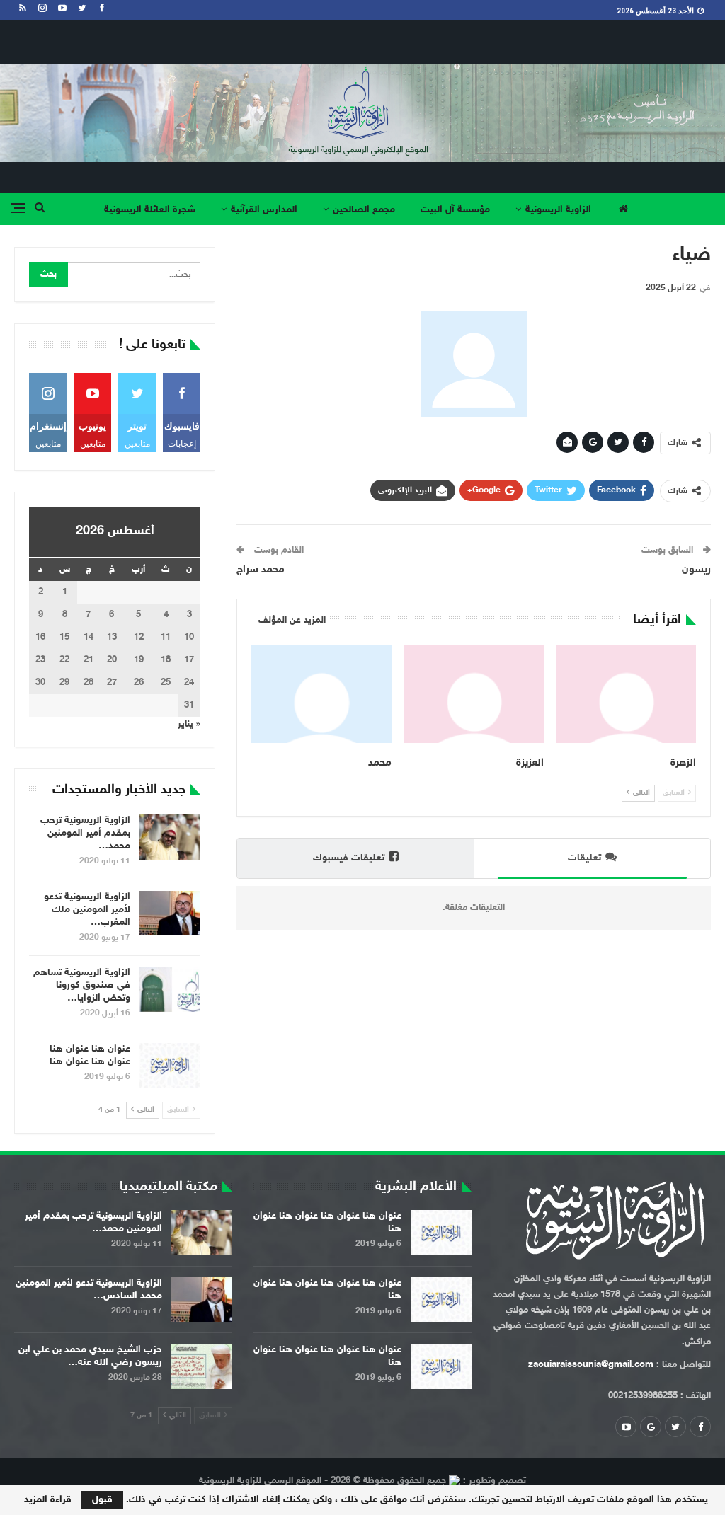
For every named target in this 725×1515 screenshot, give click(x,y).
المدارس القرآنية (264, 210)
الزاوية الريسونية (558, 210)
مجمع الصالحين (364, 210)
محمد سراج (260, 570)
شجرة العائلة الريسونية (149, 210)
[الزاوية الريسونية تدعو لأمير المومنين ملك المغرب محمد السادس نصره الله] (169, 913)
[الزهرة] (626, 693)
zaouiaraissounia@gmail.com (590, 1365)
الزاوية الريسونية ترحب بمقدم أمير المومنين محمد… (85, 833)
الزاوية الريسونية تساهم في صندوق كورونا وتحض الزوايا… (81, 985)
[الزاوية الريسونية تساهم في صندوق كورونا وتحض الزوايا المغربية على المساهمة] (169, 989)
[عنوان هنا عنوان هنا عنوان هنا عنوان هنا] (169, 1065)
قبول (102, 1500)
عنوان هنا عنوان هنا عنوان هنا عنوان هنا (90, 1055)
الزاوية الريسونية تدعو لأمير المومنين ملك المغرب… (87, 909)
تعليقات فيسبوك (348, 858)
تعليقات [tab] (584, 858)
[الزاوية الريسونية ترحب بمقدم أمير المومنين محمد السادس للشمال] (169, 837)
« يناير (189, 724)
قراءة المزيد (48, 1500)
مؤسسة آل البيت (455, 210)
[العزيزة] (474, 693)
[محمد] (321, 693)
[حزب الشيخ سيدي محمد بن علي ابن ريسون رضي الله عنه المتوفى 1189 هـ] (201, 1366)
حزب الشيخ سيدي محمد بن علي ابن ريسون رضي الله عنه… (90, 1356)
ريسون (696, 570)
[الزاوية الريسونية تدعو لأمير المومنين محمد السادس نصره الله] (201, 1300)
